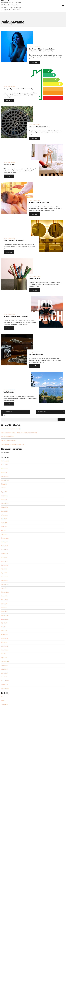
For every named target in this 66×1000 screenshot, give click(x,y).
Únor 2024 (4, 519)
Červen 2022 (4, 576)
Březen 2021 (4, 600)
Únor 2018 (4, 677)
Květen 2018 (4, 669)
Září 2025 (3, 488)
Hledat (4, 415)
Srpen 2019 (4, 630)
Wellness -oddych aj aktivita (39, 202)
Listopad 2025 (5, 480)
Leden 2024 (4, 522)
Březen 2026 (4, 468)
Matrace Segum (9, 164)
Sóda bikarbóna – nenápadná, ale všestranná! (12, 444)
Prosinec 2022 (4, 565)
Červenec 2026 (5, 461)
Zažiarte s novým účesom (7, 436)
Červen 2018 (4, 665)
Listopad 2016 (5, 688)
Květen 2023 (4, 546)
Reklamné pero (34, 278)
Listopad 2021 (5, 584)
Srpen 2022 (4, 573)
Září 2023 (3, 530)
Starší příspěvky (8, 411)
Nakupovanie (36, 46)
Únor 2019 (4, 642)
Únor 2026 (4, 472)
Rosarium (5, 1)
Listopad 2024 (5, 503)
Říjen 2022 (4, 569)
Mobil (2, 700)
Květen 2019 (4, 634)
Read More (34, 62)
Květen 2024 (4, 507)
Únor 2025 (4, 499)
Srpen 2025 (4, 492)
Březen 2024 (4, 515)
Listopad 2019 (5, 619)
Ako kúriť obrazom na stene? (8, 440)
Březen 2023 (4, 553)
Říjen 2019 (4, 623)
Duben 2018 (4, 673)
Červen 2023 (4, 542)
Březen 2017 (4, 684)
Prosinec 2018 (4, 646)
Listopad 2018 (5, 650)
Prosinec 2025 (4, 476)
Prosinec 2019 (4, 615)
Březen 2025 (4, 495)
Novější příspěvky (42, 411)
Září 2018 (3, 654)
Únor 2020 (4, 607)
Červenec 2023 (5, 538)
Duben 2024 (4, 511)
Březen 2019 (4, 638)
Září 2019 (3, 627)
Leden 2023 (4, 561)
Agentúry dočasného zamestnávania (16, 316)
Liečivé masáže (9, 392)
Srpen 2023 (4, 534)
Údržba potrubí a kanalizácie (39, 127)
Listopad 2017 (5, 680)
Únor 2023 (4, 557)
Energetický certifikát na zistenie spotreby (18, 89)
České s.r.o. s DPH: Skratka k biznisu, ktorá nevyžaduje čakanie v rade (19, 432)
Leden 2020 (4, 611)
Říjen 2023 (4, 526)
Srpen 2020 (4, 603)
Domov (3, 696)
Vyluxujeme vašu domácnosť (14, 240)
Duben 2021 (4, 596)
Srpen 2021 (4, 588)
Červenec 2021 (5, 592)
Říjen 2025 (4, 484)
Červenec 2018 (5, 661)
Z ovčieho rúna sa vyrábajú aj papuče (10, 428)
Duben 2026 (4, 465)
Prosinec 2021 (4, 580)
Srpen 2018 (4, 657)
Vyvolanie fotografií (36, 354)
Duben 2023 (4, 549)
